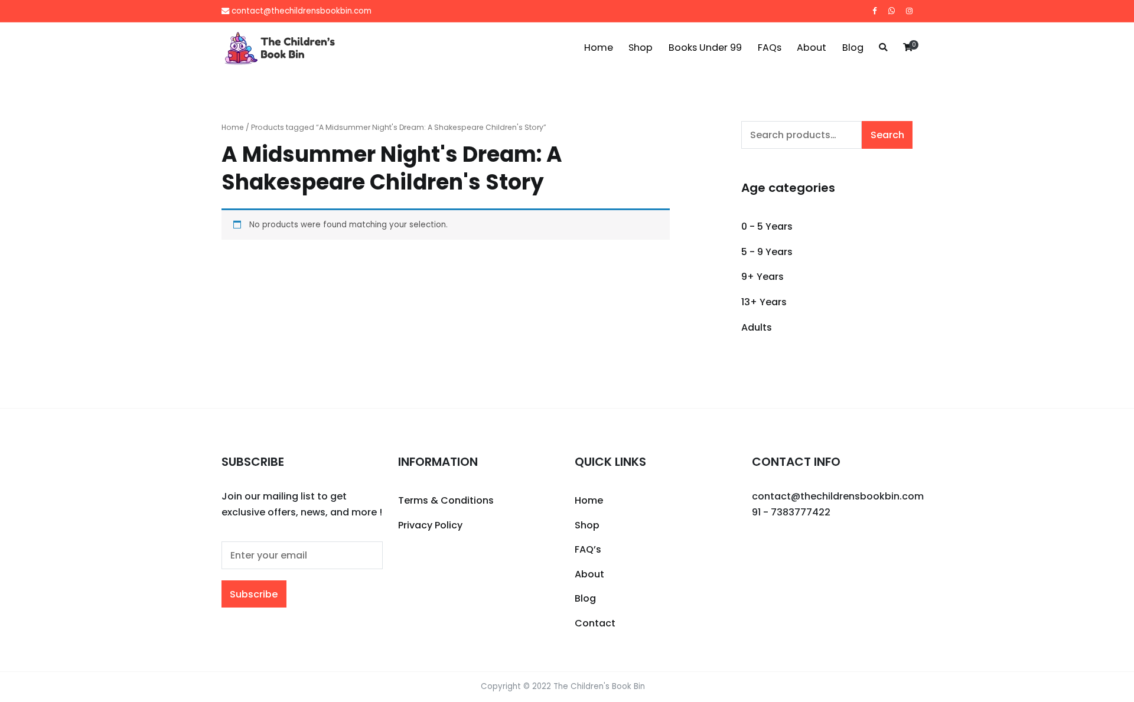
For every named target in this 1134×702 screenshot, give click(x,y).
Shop (640, 47)
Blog (852, 47)
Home (598, 47)
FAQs (769, 47)
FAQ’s (588, 549)
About (811, 47)
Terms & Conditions (446, 500)
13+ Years (764, 302)
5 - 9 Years (767, 252)
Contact (595, 623)
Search (887, 135)
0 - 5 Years (767, 226)
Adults (756, 327)
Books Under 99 (705, 47)
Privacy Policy (430, 525)
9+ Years (762, 276)
